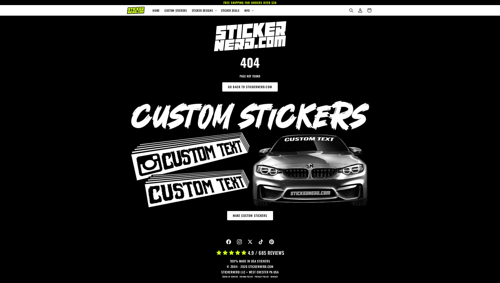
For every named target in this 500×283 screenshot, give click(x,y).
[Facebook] (228, 242)
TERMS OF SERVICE (230, 276)
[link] (250, 36)
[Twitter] (250, 242)
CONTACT (274, 276)
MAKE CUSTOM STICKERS (250, 215)
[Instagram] (239, 242)
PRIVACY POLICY (262, 276)
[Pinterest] (271, 242)
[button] (203, 10)
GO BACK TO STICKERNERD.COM (250, 86)
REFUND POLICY (246, 276)
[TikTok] (261, 242)
